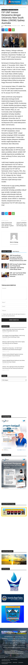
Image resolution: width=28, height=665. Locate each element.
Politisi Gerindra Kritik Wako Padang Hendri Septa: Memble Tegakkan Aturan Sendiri (7, 225)
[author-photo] (14, 240)
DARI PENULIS (16, 251)
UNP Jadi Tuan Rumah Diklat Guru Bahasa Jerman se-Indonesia (18, 274)
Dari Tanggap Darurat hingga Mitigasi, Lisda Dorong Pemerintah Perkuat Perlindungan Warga (13, 336)
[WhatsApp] (13, 29)
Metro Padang (8, 25)
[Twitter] (6, 29)
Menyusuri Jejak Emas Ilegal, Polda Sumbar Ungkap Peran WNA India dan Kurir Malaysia (13, 342)
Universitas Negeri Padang (20, 7)
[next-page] (5, 280)
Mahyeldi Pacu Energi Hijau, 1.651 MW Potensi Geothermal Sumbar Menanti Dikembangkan (12, 348)
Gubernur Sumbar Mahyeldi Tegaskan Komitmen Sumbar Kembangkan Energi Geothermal (12, 355)
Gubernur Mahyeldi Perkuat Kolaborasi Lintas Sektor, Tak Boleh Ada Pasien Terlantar (13, 361)
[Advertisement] (14, 399)
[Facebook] (2, 29)
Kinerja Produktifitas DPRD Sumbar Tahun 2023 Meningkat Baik (21, 224)
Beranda (3, 7)
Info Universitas (10, 7)
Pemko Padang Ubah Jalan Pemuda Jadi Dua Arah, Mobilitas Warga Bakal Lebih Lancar (13, 330)
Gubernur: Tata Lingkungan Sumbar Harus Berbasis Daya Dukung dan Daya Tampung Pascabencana (13, 367)
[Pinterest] (9, 29)
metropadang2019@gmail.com (16, 653)
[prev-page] (2, 280)
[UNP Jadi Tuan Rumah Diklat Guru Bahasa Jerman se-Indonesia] (5, 274)
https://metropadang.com (14, 244)
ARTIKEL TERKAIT (6, 251)
